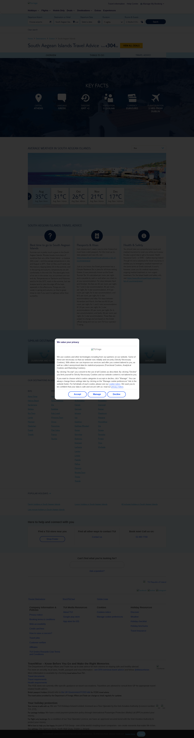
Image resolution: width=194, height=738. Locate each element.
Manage (97, 394)
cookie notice (114, 384)
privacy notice (117, 387)
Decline (116, 394)
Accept (77, 394)
